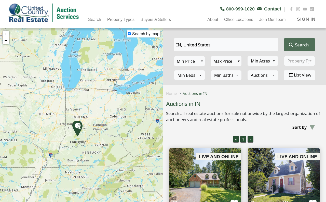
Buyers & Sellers (156, 19)
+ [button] (6, 33)
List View (302, 75)
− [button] (6, 40)
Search (301, 45)
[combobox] (263, 61)
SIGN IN (306, 19)
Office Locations (238, 19)
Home (171, 93)
